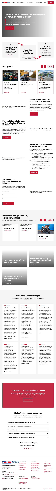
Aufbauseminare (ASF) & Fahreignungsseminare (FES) (48, 467)
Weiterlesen (6, 92)
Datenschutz (51, 488)
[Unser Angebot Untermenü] (32, 2)
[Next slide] (45, 66)
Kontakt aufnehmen (28, 448)
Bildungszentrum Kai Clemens (48, 472)
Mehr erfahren (34, 113)
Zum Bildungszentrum (8, 203)
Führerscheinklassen (35, 470)
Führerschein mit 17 (35, 465)
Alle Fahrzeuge (50, 220)
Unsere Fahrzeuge (38, 2)
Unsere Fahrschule (20, 2)
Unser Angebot (29, 2)
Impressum (45, 488)
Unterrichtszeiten (47, 463)
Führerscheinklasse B (35, 463)
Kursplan (13, 2)
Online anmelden (22, 469)
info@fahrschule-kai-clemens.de (11, 474)
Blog (45, 2)
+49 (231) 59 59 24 (10, 472)
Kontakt (50, 2)
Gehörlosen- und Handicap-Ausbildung (35, 468)
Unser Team (21, 465)
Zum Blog (50, 66)
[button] (28, 422)
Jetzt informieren (9, 28)
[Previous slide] (42, 66)
